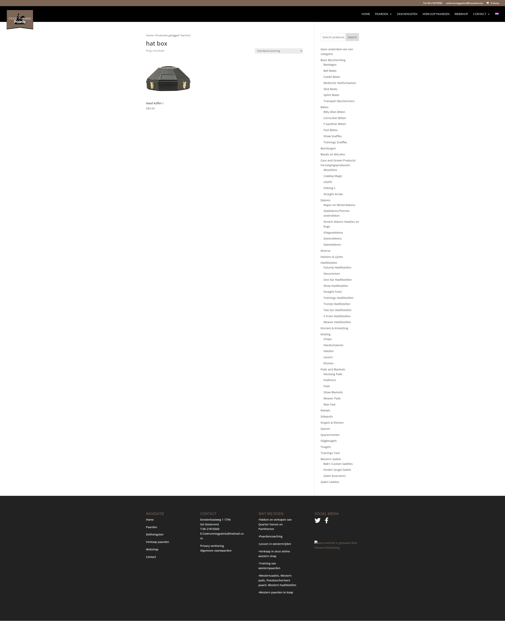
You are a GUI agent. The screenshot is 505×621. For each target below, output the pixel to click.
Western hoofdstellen (282, 585)
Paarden (381, 14)
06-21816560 (211, 529)
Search (352, 37)
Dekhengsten (407, 14)
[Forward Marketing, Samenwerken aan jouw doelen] (336, 547)
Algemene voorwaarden (216, 550)
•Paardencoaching (270, 536)
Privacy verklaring (212, 546)
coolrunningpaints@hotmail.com (464, 3)
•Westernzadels (268, 575)
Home (366, 14)
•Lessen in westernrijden (274, 544)
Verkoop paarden (436, 14)
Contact (479, 14)
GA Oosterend (209, 524)
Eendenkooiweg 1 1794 (215, 519)
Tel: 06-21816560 (432, 3)
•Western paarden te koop (275, 592)
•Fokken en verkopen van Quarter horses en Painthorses (275, 524)
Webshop (461, 14)
